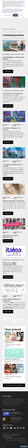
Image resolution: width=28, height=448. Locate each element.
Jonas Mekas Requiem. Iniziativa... (12, 300)
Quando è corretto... (12, 359)
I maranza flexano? (15, 412)
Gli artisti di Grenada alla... (13, 93)
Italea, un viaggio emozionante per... (10, 264)
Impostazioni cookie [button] (8, 15)
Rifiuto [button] (21, 15)
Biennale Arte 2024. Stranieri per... (10, 236)
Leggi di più (8, 71)
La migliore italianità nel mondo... (12, 165)
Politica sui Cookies (8, 436)
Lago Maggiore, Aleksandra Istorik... (13, 58)
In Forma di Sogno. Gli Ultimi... (11, 129)
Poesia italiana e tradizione (13, 201)
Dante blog (5, 29)
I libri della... (9, 342)
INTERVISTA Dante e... (16, 418)
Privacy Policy (7, 434)
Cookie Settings (24, 446)
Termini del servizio (15, 434)
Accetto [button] (15, 15)
